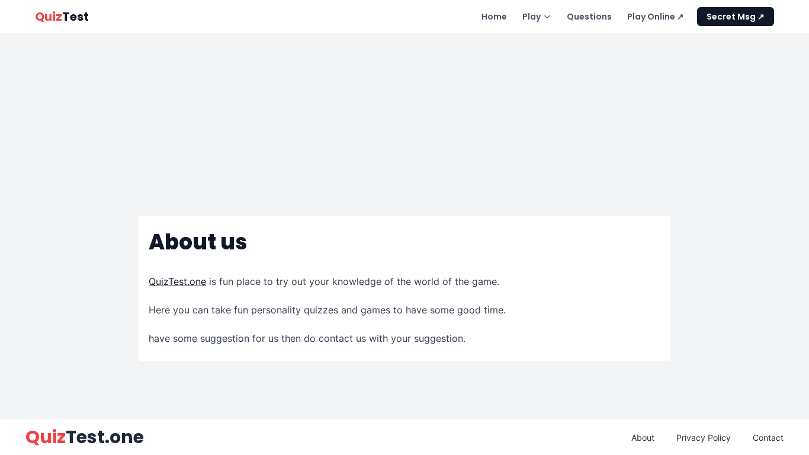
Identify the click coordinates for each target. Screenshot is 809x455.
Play (531, 17)
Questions (589, 17)
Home (494, 17)
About (642, 437)
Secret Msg (732, 17)
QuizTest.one (177, 281)
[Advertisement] (404, 119)
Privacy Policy (703, 437)
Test (62, 16)
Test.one (84, 437)
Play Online (652, 17)
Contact (768, 437)
